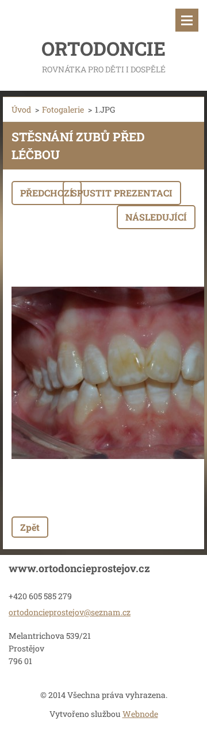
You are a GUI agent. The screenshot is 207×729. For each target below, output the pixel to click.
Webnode (140, 713)
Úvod (21, 109)
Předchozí (46, 193)
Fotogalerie (63, 109)
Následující (156, 217)
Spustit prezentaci (121, 193)
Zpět (30, 527)
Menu (186, 20)
